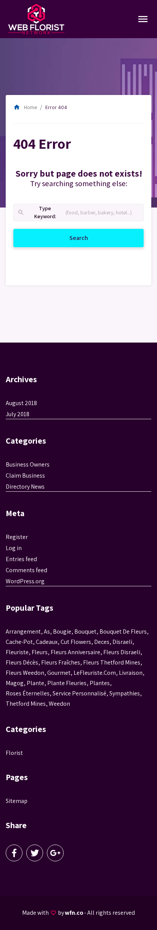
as (47, 632)
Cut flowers (76, 642)
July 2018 (17, 414)
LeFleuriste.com (95, 673)
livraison (131, 673)
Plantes (100, 683)
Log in (14, 548)
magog (15, 683)
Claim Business (25, 475)
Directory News (25, 487)
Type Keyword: (37, 212)
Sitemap (16, 801)
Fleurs (40, 652)
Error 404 (56, 107)
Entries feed (21, 559)
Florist (14, 753)
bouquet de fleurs (123, 632)
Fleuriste (17, 652)
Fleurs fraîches (60, 662)
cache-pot (19, 642)
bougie (62, 632)
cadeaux (47, 642)
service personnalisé (79, 693)
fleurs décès (22, 662)
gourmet (58, 673)
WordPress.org (25, 581)
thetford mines (26, 704)
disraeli (122, 642)
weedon (59, 704)
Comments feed (26, 570)
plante (35, 683)
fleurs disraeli (121, 652)
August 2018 (21, 403)
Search (88, 238)
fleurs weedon (25, 673)
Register (17, 537)
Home (25, 107)
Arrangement (23, 632)
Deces (101, 642)
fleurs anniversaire (75, 652)
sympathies (124, 693)
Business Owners (28, 464)
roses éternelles (28, 693)
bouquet (85, 632)
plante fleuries (67, 683)
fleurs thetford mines (111, 662)
